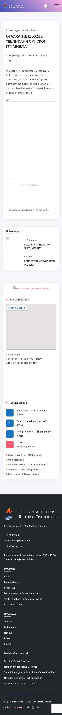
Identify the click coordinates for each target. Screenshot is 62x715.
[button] (9, 381)
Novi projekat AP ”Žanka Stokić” (34, 431)
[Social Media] (28, 707)
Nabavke (13, 469)
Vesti (37, 474)
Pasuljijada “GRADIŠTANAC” (32, 410)
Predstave (14, 474)
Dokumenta (35, 455)
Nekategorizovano (32, 469)
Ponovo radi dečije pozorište (32, 421)
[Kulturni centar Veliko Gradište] (13, 5)
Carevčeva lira (16, 455)
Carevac (21, 442)
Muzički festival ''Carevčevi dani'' (28, 464)
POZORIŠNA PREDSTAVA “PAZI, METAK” (37, 246)
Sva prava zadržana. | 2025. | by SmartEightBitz (27, 701)
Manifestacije (16, 459)
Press (27, 474)
